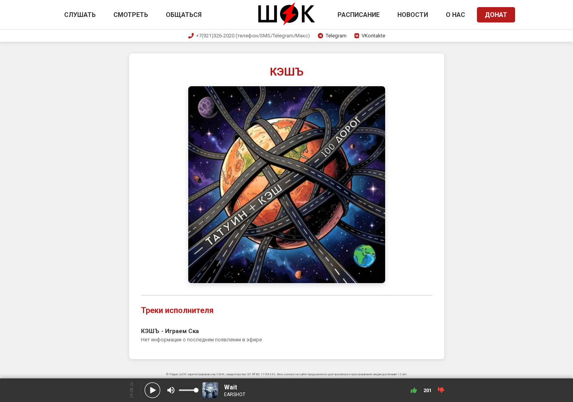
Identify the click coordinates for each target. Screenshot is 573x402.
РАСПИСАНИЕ (358, 15)
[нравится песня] (414, 390)
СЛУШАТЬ (80, 15)
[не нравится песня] (441, 390)
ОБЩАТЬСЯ (184, 15)
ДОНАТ (496, 15)
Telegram (336, 36)
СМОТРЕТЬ (130, 15)
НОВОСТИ (412, 15)
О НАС (455, 15)
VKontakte (373, 36)
